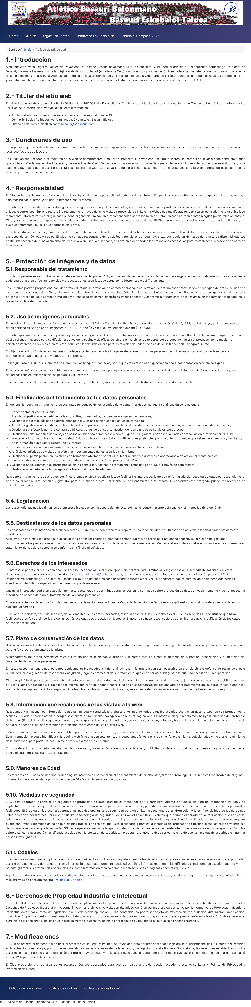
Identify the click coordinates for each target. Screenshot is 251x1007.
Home (13, 36)
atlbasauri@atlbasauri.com (76, 124)
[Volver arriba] (244, 1000)
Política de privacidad (25, 988)
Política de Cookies (68, 880)
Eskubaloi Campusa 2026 (140, 36)
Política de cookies (63, 988)
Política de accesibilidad (102, 988)
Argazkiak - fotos (56, 36)
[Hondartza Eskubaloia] (112, 36)
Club (28, 36)
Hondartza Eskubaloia (93, 36)
